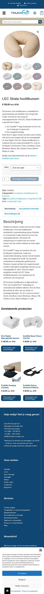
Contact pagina (9, 507)
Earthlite (7, 469)
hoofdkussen (21, 199)
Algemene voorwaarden (12, 520)
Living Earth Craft (34, 199)
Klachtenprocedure (11, 518)
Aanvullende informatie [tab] (29, 209)
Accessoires (18, 193)
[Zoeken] (40, 21)
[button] (40, 550)
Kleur (7, 167)
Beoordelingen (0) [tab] (12, 214)
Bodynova (7, 487)
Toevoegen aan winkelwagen (24, 179)
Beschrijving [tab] (10, 209)
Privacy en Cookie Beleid (13, 523)
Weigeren (22, 580)
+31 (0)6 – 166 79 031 (12, 434)
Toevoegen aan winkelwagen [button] (9, 348)
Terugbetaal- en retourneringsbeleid (17, 510)
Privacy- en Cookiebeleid (13, 591)
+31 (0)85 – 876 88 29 (12, 431)
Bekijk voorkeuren (22, 586)
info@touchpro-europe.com (14, 436)
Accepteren (22, 573)
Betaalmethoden (10, 513)
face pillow (11, 199)
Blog (5, 525)
